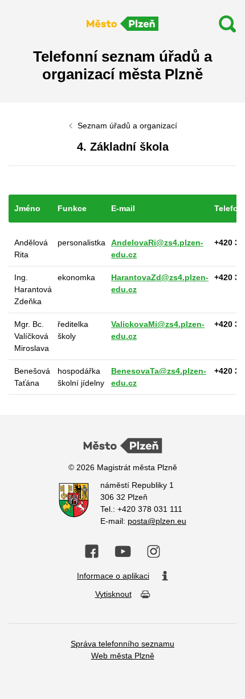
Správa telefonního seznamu (122, 643)
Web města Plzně (122, 655)
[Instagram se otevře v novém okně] (153, 552)
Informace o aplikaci (113, 575)
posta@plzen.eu (157, 521)
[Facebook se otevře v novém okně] (92, 551)
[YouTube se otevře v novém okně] (123, 551)
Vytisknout (113, 594)
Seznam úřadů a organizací (127, 125)
